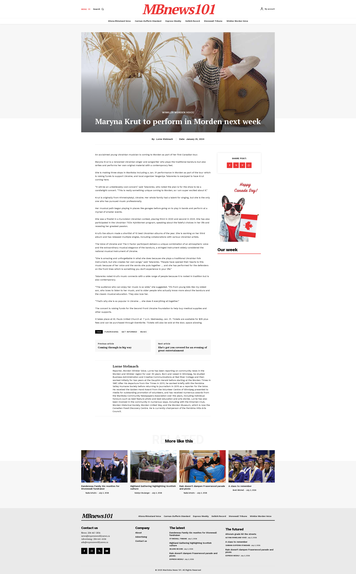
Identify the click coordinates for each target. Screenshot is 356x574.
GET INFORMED (129, 332)
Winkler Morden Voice (178, 112)
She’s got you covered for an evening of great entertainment (182, 349)
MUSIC (143, 332)
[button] (99, 9)
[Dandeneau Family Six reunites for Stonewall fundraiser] (104, 466)
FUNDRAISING (111, 332)
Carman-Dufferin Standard (237, 545)
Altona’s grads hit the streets (240, 534)
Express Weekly (176, 559)
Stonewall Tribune (178, 539)
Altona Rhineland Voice (236, 538)
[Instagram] (92, 551)
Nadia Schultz (91, 493)
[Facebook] (229, 165)
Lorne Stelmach (164, 139)
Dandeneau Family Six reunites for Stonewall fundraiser (100, 487)
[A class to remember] (251, 466)
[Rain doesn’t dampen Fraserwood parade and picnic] (202, 466)
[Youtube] (107, 551)
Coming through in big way (115, 347)
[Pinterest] (242, 165)
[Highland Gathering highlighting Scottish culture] (153, 466)
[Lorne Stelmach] (101, 388)
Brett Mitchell (238, 490)
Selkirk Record (176, 549)
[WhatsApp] (249, 165)
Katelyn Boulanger (142, 493)
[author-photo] (83, 492)
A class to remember (240, 486)
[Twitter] (236, 165)
